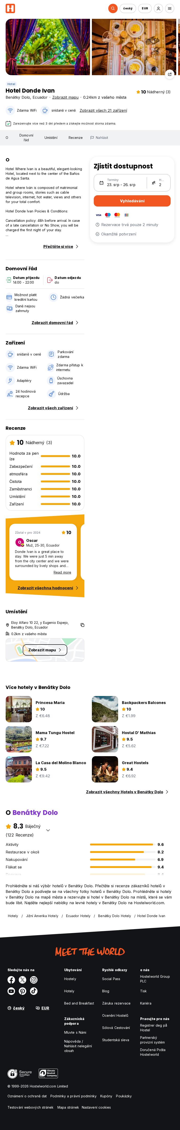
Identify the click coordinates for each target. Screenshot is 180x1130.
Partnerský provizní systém (152, 1040)
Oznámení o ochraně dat (27, 1096)
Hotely (69, 991)
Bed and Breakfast (79, 1003)
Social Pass (111, 979)
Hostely (70, 979)
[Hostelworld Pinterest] (22, 991)
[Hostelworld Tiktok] (34, 991)
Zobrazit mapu (65, 97)
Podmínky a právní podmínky (73, 1096)
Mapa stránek (68, 1107)
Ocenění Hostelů (115, 1015)
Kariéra (145, 1003)
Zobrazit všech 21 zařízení (103, 110)
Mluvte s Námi (75, 1032)
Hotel (11, 84)
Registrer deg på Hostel (153, 1027)
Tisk (143, 991)
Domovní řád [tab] (26, 137)
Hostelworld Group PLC (155, 978)
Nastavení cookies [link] (96, 1107)
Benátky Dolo (18, 97)
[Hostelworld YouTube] (11, 991)
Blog (105, 991)
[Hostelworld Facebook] (11, 980)
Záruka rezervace (116, 1003)
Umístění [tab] (51, 138)
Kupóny (106, 1096)
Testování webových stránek (31, 1107)
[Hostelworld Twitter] (22, 980)
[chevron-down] (48, 830)
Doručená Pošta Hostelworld (152, 1052)
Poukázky (124, 1096)
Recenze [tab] (76, 138)
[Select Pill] (113, 8)
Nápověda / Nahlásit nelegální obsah (78, 1046)
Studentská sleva (115, 1040)
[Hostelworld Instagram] (34, 980)
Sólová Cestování (116, 1028)
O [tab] (7, 138)
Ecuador (40, 97)
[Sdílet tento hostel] (169, 74)
